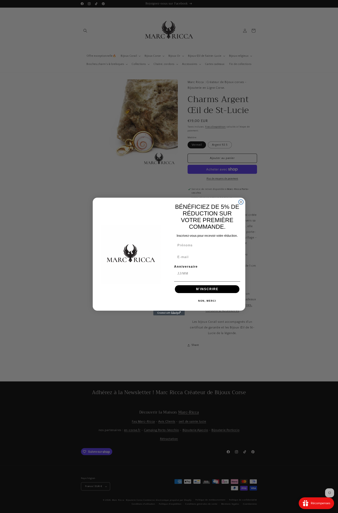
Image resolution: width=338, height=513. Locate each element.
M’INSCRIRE (207, 289)
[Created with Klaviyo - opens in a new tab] (169, 313)
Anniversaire (186, 266)
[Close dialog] (241, 202)
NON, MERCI (207, 301)
